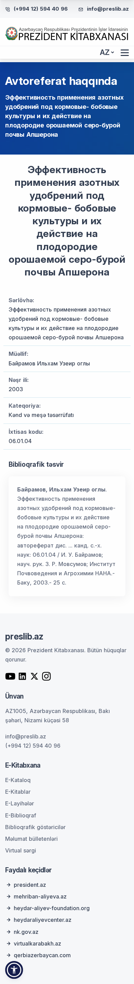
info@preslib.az (108, 8)
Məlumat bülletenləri (31, 838)
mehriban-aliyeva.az (40, 896)
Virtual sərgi (20, 850)
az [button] (105, 52)
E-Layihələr (19, 803)
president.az (30, 884)
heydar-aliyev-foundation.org (52, 908)
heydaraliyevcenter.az (42, 919)
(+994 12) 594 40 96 (41, 8)
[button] (14, 970)
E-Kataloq (18, 780)
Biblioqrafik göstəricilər (35, 827)
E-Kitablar (18, 791)
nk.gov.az (26, 931)
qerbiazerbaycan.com (42, 955)
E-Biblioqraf (20, 815)
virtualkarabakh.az (37, 943)
